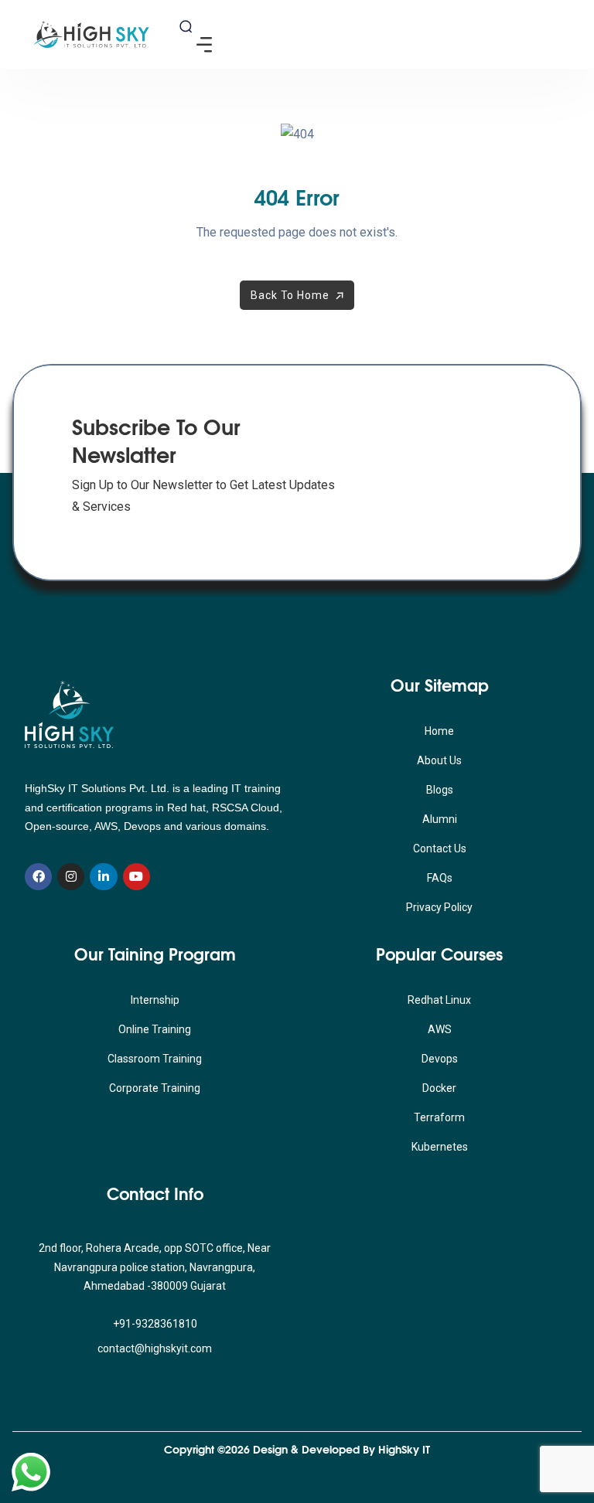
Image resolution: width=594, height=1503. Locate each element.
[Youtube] (136, 876)
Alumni (439, 819)
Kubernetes (439, 1147)
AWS (440, 1029)
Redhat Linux (439, 1000)
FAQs (439, 878)
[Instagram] (70, 876)
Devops (440, 1058)
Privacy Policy (439, 907)
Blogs (439, 790)
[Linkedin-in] (103, 876)
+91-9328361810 (155, 1324)
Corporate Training (154, 1088)
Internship (155, 1000)
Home (439, 731)
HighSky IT (404, 1448)
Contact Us (439, 848)
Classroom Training (155, 1058)
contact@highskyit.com (154, 1348)
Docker (439, 1088)
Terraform (439, 1117)
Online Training (154, 1029)
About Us (439, 760)
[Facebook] (38, 876)
